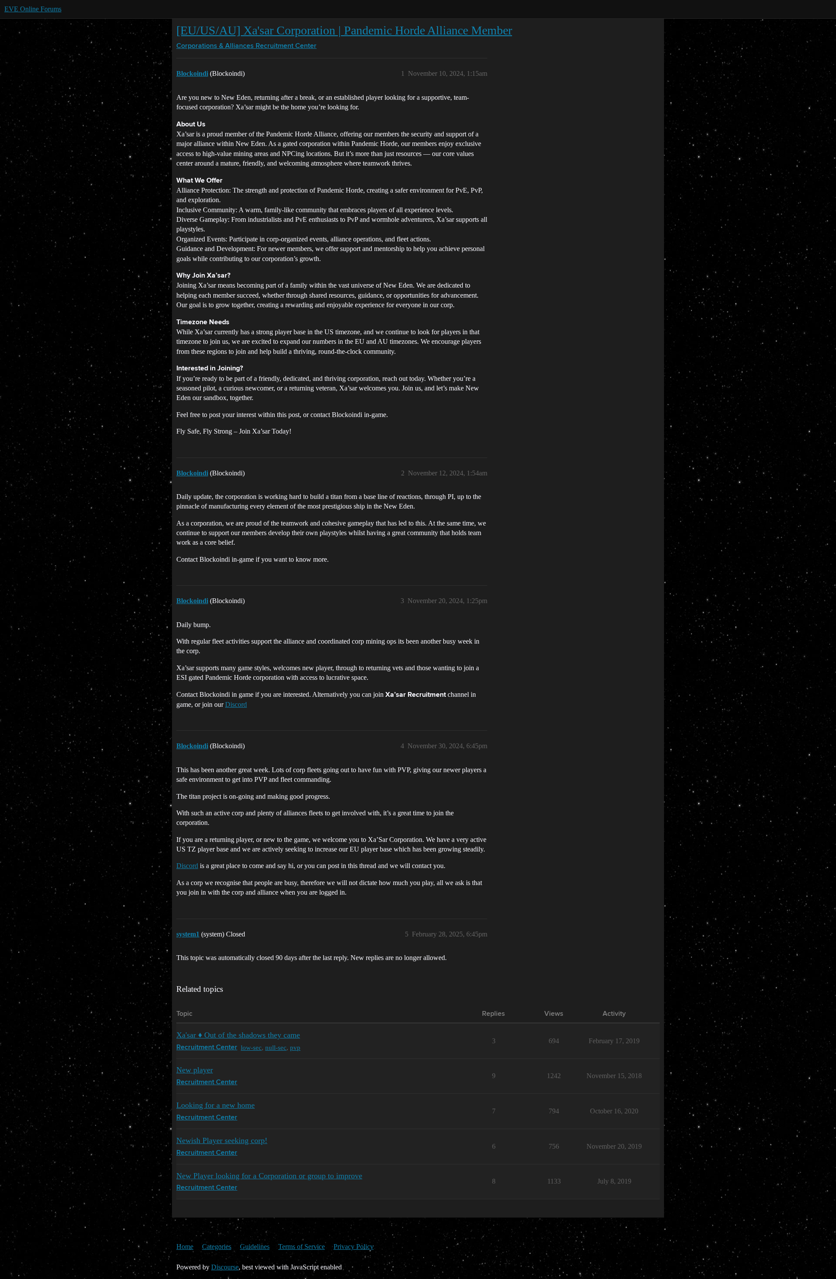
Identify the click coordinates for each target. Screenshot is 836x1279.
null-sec (276, 1047)
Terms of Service (301, 1246)
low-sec (251, 1047)
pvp (295, 1047)
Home (184, 1246)
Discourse (225, 1267)
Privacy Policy (354, 1246)
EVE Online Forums (32, 9)
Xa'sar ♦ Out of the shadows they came (238, 1035)
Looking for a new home (215, 1105)
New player (194, 1069)
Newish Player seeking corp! (221, 1140)
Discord (236, 704)
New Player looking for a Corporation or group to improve (269, 1175)
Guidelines (255, 1246)
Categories (216, 1246)
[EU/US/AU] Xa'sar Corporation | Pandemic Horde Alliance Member (344, 30)
